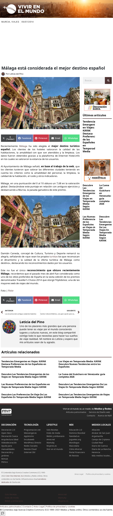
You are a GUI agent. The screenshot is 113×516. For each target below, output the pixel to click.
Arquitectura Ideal (9, 439)
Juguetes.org (75, 439)
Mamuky (50, 442)
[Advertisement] (56, 44)
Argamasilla (97, 436)
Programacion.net (32, 429)
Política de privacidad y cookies (98, 474)
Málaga (23, 146)
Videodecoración (9, 442)
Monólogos (74, 442)
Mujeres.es (52, 445)
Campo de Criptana (101, 439)
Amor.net (51, 439)
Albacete (96, 429)
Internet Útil (29, 452)
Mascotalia (74, 445)
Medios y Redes (103, 408)
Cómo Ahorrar (75, 449)
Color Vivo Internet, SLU (15, 476)
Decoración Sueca (9, 436)
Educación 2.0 (75, 429)
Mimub (4, 458)
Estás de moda (53, 433)
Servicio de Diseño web (99, 412)
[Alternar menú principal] (107, 9)
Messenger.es (30, 433)
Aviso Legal (79, 474)
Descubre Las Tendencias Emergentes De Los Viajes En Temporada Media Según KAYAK (105, 228)
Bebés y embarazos (55, 436)
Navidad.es (74, 436)
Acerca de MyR (105, 415)
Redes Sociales (31, 445)
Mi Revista (74, 455)
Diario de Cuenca (100, 445)
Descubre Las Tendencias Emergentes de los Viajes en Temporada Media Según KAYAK (89, 197)
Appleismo (29, 436)
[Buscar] (108, 80)
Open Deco (6, 433)
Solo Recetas (52, 429)
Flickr (11, 290)
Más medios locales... (101, 455)
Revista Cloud (30, 449)
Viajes (15, 22)
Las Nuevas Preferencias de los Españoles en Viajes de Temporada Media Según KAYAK (89, 227)
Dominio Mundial (77, 433)
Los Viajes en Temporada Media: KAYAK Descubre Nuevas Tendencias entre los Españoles (80, 364)
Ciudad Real (97, 442)
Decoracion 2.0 (8, 429)
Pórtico (4, 462)
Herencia (96, 452)
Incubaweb (29, 439)
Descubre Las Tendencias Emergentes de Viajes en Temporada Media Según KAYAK (84, 396)
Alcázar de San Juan (101, 433)
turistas (53, 256)
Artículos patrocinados (76, 412)
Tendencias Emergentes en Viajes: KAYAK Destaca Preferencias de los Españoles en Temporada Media (90, 136)
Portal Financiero (77, 452)
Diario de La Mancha (101, 449)
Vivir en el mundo (55, 449)
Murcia (5, 22)
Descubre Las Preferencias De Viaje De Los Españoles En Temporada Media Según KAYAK (26, 396)
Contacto (91, 415)
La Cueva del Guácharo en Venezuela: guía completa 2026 (105, 194)
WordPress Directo (32, 442)
